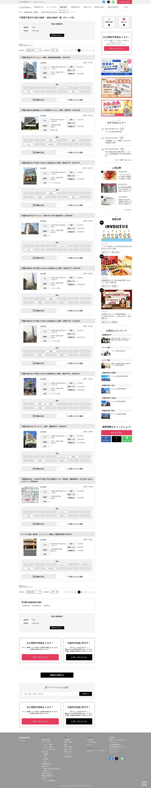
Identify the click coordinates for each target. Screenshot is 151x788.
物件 (65, 744)
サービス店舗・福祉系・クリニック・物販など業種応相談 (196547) (46, 534)
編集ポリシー (48, 771)
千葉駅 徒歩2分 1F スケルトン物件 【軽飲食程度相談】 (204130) (45, 57)
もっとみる (127, 209)
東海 (45, 761)
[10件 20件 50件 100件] (54, 50)
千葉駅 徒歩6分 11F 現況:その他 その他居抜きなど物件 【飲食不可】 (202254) (50, 321)
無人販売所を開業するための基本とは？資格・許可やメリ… (125, 189)
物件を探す (45, 752)
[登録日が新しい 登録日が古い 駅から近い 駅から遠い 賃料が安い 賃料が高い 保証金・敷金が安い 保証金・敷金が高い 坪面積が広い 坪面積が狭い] (33, 50)
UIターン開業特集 (49, 780)
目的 (65, 737)
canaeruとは (113, 742)
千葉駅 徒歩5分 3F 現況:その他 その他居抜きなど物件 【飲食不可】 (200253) (50, 374)
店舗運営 (114, 286)
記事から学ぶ (46, 766)
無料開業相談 (46, 740)
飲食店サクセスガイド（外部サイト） (97, 750)
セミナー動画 (48, 747)
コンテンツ (45, 737)
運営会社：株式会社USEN (118, 740)
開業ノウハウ (105, 252)
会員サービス (91, 737)
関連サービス (91, 748)
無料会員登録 (116, 433)
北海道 (46, 759)
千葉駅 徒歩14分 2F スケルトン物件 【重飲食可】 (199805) (43, 426)
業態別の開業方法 (47, 776)
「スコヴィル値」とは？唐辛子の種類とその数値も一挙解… (125, 176)
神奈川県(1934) (36, 605)
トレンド (67, 754)
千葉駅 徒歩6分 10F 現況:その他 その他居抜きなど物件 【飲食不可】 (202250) (50, 268)
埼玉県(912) (46, 605)
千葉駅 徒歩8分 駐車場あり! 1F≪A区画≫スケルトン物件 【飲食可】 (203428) (50, 110)
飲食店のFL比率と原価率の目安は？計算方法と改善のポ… (125, 202)
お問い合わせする (40, 657)
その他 (44, 778)
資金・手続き (115, 252)
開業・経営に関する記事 (51, 768)
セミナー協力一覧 (49, 749)
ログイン (90, 744)
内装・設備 (68, 747)
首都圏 (46, 754)
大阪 (45, 756)
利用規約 (112, 737)
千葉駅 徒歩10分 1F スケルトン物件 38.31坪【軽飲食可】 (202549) (47, 216)
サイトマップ (113, 752)
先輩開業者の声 (47, 764)
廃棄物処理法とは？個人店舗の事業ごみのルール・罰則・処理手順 (116, 281)
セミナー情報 (48, 744)
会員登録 (90, 740)
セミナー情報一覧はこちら (123, 160)
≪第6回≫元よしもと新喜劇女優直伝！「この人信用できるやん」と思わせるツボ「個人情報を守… (116, 316)
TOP (20, 12)
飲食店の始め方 (47, 773)
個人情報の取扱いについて (118, 747)
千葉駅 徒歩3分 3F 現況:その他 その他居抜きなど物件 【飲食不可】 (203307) (50, 163)
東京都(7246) (26, 605)
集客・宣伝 (68, 752)
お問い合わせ (113, 749)
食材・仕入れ (68, 749)
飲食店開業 (68, 756)
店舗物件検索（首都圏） (31, 12)
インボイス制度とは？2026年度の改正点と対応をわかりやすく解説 (116, 247)
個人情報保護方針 (115, 744)
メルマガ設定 (91, 742)
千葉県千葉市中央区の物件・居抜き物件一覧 (55, 12)
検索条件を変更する (57, 35)
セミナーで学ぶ (46, 742)
